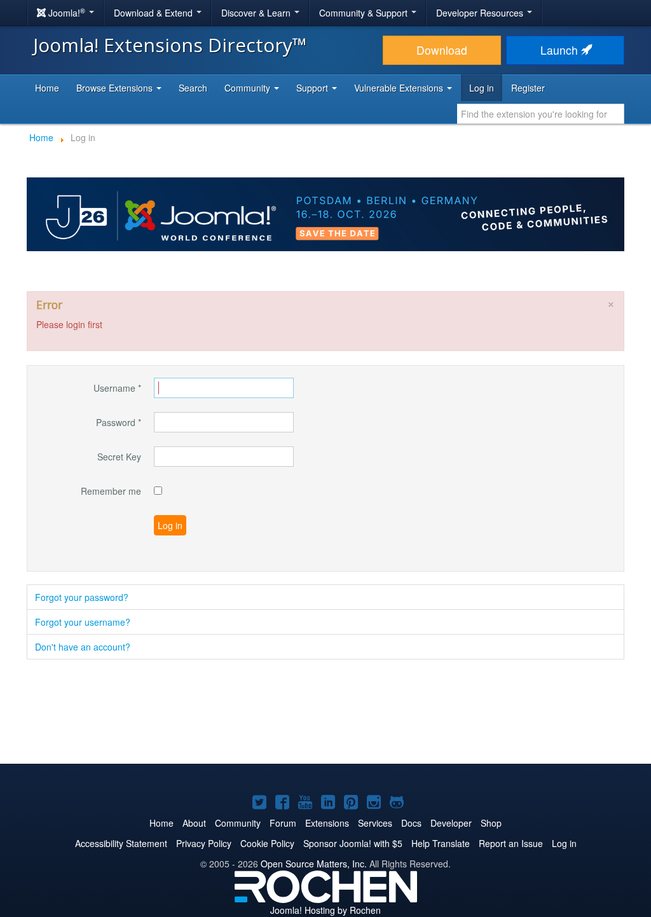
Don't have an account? (82, 646)
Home (47, 87)
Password (118, 422)
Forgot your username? (82, 622)
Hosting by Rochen (325, 910)
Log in (481, 87)
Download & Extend (154, 12)
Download (441, 50)
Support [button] (313, 87)
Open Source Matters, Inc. (314, 863)
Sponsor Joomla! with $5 (352, 843)
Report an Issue (511, 843)
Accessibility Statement (121, 843)
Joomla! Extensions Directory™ (170, 45)
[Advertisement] (325, 712)
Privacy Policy (203, 843)
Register (528, 87)
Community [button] (248, 87)
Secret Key (119, 456)
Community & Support (364, 12)
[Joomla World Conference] (325, 213)
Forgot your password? (81, 597)
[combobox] (540, 114)
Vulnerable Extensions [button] (400, 87)
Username (117, 388)
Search (193, 87)
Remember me (111, 491)
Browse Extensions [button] (115, 87)
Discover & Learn (257, 12)
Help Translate (440, 843)
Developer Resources (481, 12)
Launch (560, 50)
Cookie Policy (267, 843)
